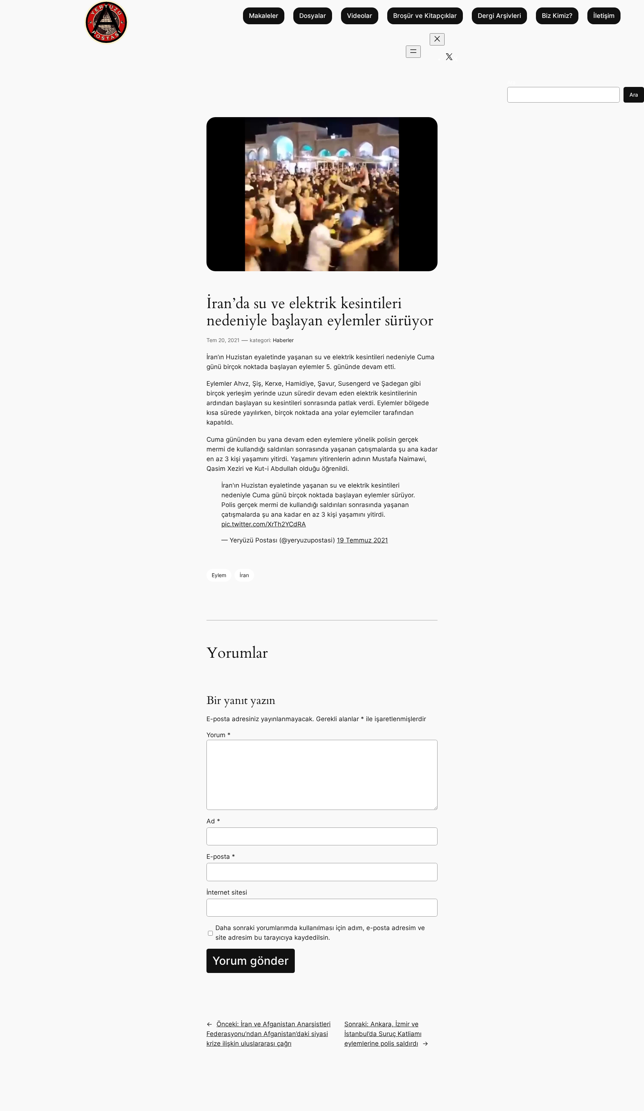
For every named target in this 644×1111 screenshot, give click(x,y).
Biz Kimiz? (557, 16)
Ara (511, 82)
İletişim (604, 16)
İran (244, 575)
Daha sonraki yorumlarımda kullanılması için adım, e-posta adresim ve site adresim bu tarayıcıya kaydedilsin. (320, 932)
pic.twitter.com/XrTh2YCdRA (263, 524)
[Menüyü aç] (413, 52)
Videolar (359, 16)
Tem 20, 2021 (223, 340)
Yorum (218, 735)
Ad (213, 821)
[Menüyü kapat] (437, 39)
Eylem (219, 575)
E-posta (220, 856)
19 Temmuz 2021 (362, 540)
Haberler (283, 340)
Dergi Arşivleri (499, 16)
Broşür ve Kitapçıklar (425, 16)
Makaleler (263, 16)
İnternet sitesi (226, 892)
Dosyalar (312, 16)
